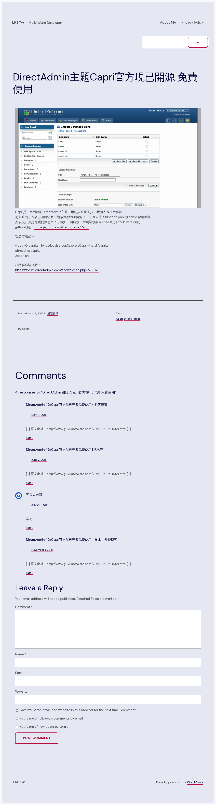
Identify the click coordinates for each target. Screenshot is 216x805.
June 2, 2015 (39, 459)
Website (21, 691)
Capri (119, 318)
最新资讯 (52, 313)
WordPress (195, 782)
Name (20, 654)
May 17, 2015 (39, 415)
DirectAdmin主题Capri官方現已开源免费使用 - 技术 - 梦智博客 (71, 540)
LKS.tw (18, 22)
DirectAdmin (132, 318)
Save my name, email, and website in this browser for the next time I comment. (77, 710)
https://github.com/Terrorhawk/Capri (61, 227)
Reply (29, 437)
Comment (23, 607)
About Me (168, 22)
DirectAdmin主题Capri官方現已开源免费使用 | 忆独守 (64, 450)
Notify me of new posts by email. (43, 727)
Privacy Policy (192, 22)
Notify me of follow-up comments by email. (51, 718)
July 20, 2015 (39, 505)
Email (20, 673)
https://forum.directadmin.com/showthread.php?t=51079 (57, 270)
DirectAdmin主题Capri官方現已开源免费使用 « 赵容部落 (66, 405)
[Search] (198, 42)
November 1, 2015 (42, 550)
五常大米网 (34, 495)
